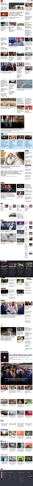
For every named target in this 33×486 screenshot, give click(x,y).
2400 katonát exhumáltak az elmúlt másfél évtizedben (19, 58)
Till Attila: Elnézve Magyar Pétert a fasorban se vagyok (20, 189)
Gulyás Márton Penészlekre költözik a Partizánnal (28, 201)
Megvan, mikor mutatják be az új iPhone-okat (12, 295)
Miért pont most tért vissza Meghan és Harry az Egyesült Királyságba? (8, 72)
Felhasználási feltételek (22, 477)
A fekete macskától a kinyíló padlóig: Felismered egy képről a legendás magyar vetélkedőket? (28, 198)
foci (29, 220)
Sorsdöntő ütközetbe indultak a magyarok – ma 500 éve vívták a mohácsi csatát (28, 9)
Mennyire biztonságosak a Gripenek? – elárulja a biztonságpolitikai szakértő (16, 14)
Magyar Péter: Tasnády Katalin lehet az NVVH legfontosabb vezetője (11, 58)
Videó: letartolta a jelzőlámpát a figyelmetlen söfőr (28, 63)
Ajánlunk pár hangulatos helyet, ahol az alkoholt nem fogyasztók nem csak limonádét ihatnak (28, 450)
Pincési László (4, 273)
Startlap (10, 473)
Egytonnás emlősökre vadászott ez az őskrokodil (28, 293)
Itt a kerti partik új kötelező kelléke (28, 405)
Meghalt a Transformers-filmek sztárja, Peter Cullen (28, 191)
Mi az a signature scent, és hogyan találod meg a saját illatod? (4, 450)
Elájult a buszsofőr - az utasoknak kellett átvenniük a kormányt (12, 417)
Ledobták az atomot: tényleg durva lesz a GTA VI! (12, 405)
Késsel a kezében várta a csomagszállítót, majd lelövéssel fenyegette (28, 176)
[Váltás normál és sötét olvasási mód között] (25, 0)
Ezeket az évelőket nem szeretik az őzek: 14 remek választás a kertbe (4, 94)
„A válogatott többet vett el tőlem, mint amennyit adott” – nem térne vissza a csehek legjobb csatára (20, 235)
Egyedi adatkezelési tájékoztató (22, 478)
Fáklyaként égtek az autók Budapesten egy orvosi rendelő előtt (20, 417)
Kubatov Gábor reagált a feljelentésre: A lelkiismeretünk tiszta (26, 239)
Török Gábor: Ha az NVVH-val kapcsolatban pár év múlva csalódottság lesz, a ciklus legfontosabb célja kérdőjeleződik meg (28, 25)
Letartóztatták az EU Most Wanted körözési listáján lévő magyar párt (28, 170)
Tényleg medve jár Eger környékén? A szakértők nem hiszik (4, 285)
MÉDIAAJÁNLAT (21, 482)
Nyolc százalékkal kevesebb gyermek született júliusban (10, 166)
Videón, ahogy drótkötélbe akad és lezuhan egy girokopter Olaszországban (12, 298)
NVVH (20, 0)
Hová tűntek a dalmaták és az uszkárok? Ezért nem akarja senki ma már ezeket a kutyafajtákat (20, 437)
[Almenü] (4, 0)
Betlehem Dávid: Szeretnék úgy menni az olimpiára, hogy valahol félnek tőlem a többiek (29, 268)
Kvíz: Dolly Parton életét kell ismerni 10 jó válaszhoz (2, 208)
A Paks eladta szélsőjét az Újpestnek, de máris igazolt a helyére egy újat (20, 244)
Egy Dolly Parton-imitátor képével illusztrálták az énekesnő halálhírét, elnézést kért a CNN (28, 186)
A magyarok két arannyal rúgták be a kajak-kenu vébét (26, 223)
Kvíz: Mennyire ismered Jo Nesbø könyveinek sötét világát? (26, 208)
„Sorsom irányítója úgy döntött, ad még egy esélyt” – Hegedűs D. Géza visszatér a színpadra (8, 195)
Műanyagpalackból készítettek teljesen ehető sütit (4, 405)
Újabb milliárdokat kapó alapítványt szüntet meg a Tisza (4, 57)
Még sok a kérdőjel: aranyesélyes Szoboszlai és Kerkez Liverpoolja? (12, 268)
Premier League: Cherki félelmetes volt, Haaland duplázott (12, 92)
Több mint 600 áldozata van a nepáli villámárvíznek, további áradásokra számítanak (12, 29)
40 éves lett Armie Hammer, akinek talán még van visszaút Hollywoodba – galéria (12, 87)
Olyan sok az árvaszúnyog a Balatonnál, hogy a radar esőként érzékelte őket (12, 280)
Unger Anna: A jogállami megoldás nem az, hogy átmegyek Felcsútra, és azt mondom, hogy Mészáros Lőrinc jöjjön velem (28, 33)
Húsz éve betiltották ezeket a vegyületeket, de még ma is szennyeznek (28, 284)
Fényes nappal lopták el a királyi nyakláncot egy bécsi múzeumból (28, 195)
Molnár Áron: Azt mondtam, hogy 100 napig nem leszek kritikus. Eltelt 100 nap (4, 9)
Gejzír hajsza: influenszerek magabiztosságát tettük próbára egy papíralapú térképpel (20, 216)
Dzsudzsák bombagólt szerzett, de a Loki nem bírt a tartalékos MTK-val (8, 231)
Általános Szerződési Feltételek (22, 480)
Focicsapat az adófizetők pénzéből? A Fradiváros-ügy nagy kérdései (20, 268)
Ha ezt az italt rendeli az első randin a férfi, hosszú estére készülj (28, 463)
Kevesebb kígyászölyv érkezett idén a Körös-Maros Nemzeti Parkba (28, 329)
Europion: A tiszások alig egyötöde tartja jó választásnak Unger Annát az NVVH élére (28, 18)
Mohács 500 (14, 0)
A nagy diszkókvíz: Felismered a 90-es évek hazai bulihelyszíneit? (18, 208)
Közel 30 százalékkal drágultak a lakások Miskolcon (28, 157)
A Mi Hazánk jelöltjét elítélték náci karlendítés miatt (15, 18)
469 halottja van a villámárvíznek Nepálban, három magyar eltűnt (28, 321)
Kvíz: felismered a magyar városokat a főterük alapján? (10, 207)
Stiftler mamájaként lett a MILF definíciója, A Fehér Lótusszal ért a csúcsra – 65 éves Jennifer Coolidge (20, 197)
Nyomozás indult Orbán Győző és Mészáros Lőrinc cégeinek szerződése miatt (28, 162)
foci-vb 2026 (26, 220)
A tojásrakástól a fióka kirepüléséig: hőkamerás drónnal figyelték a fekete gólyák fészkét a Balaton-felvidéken (20, 333)
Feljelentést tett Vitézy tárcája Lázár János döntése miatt (4, 4)
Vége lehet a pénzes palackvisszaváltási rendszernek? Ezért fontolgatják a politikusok (28, 437)
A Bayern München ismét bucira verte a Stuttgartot (20, 111)
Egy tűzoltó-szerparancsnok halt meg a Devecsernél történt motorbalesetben (28, 173)
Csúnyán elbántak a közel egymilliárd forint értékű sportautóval (28, 417)
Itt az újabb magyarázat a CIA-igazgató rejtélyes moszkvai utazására (28, 316)
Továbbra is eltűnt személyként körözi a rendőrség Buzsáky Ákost (26, 228)
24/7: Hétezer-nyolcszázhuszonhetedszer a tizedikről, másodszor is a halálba (4, 29)
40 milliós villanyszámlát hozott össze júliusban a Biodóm (20, 28)
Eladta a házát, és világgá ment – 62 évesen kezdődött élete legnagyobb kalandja (12, 424)
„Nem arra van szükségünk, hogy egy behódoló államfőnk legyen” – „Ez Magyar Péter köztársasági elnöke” (28, 391)
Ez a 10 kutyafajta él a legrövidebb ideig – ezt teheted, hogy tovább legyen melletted (20, 463)
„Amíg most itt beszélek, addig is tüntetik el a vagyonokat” (4, 391)
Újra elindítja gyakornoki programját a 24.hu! (28, 111)
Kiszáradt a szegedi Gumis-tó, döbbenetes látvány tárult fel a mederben (8, 108)
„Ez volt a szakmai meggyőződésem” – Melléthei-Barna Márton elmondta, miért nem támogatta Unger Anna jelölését (20, 143)
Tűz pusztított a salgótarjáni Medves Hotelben (4, 18)
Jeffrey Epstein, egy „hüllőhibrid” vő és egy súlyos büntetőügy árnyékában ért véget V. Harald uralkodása (20, 70)
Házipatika (15, 473)
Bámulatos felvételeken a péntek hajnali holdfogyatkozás (28, 346)
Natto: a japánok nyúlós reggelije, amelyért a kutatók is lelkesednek (20, 342)
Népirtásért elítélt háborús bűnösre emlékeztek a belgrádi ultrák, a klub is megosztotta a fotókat (26, 246)
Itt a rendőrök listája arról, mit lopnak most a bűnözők (4, 416)
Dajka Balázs (29, 275)
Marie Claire (15, 478)
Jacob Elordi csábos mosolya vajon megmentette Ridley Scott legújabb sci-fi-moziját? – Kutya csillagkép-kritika (20, 450)
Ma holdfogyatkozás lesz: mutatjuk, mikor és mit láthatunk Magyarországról (4, 295)
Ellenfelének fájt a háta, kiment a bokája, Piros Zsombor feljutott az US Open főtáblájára (20, 227)
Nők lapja (15, 477)
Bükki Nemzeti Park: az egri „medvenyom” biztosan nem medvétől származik (28, 339)
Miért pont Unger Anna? (13, 46)
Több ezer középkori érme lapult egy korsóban (28, 288)
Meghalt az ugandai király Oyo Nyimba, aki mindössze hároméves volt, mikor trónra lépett (28, 312)
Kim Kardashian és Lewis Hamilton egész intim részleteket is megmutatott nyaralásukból (20, 405)
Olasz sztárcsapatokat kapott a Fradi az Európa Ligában (26, 234)
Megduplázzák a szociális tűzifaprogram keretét (20, 76)
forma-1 (31, 220)
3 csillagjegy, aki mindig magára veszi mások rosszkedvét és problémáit (4, 463)
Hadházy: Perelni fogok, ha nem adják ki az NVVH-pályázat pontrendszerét (28, 44)
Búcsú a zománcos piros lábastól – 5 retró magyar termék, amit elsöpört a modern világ (12, 463)
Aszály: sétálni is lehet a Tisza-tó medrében (28, 72)
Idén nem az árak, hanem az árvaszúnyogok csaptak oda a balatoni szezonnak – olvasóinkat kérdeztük (4, 424)
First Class (10, 477)
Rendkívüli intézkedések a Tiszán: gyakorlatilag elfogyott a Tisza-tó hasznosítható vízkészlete (28, 342)
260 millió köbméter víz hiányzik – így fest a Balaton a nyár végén (24, 89)
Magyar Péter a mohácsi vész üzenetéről (27, 13)
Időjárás (5, 477)
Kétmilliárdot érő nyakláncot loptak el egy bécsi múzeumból (4, 90)
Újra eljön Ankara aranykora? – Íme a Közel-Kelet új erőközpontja (11, 316)
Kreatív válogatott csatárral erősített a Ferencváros (7, 243)
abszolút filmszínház (11, 393)
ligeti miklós (2, 392)
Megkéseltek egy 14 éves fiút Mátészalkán (28, 167)
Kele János (21, 274)
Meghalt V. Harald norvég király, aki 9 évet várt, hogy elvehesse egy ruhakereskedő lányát (28, 424)
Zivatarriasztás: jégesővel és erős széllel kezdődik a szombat (4, 39)
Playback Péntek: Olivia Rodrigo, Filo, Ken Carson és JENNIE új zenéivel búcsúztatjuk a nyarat (12, 450)
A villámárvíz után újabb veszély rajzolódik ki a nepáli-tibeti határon (12, 283)
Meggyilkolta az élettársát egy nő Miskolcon (28, 179)
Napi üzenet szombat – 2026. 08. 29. (4, 436)
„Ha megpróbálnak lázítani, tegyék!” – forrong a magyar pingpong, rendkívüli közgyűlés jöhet (4, 268)
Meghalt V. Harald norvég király (28, 318)
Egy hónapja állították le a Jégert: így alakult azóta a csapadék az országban (28, 334)
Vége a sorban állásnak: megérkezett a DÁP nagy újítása (20, 295)
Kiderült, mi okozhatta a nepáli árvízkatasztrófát (20, 284)
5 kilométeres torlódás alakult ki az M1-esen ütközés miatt (4, 44)
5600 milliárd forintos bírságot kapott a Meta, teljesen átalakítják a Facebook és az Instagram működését (12, 291)
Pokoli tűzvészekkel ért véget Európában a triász (28, 290)
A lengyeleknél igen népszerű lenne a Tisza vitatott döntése (28, 308)
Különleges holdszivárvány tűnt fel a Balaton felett (4, 48)
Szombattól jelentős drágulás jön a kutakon (28, 153)
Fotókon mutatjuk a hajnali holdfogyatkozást (12, 286)
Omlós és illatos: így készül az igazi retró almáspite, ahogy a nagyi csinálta (12, 437)
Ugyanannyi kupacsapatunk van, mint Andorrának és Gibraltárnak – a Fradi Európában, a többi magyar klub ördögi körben (28, 101)
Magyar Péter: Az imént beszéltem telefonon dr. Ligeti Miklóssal (28, 48)
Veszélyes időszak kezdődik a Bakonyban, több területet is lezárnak (28, 349)
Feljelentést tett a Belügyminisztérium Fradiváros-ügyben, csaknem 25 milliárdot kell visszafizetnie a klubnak (26, 254)
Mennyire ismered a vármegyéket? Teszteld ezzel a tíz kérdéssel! (28, 58)
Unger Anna (17, 0)
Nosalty (10, 478)
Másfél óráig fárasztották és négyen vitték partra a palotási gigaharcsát (8, 338)
